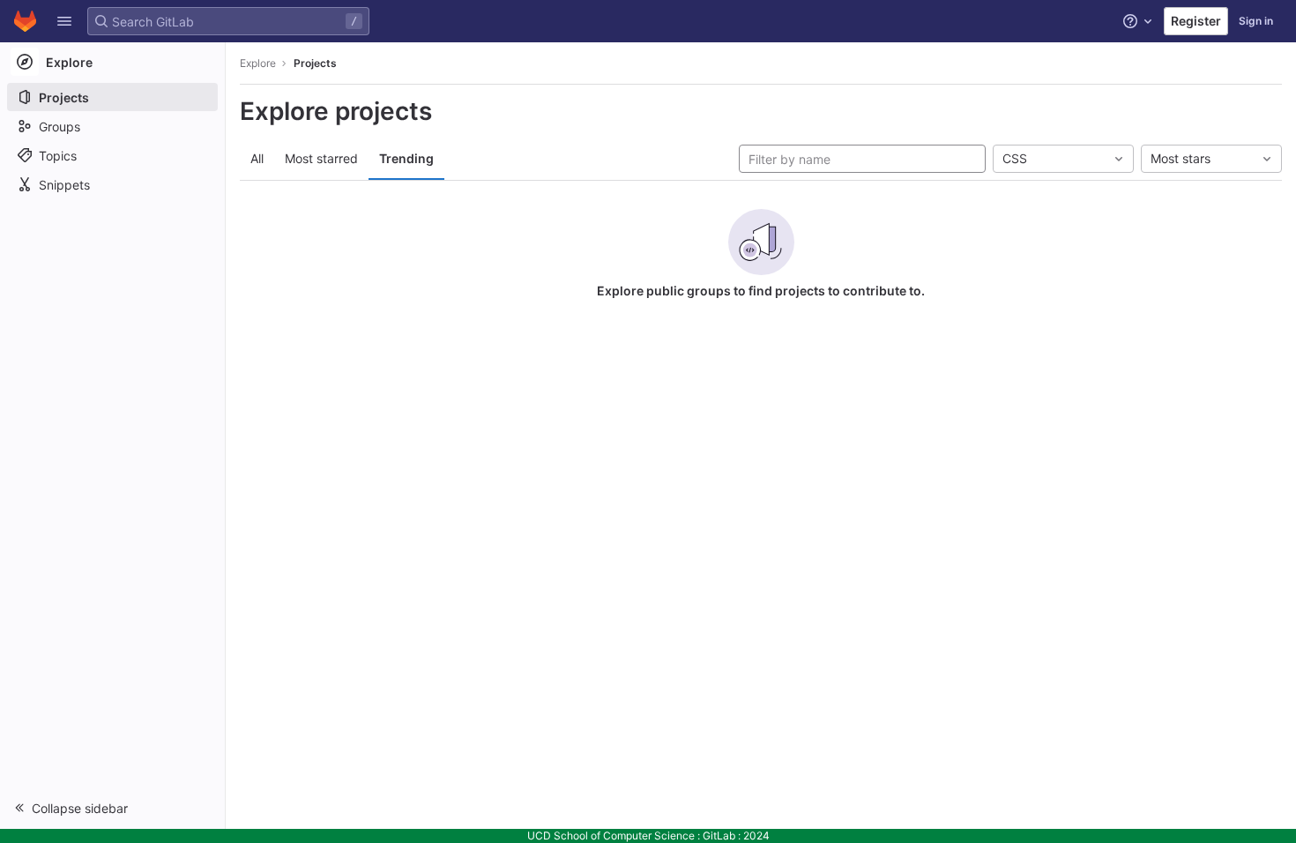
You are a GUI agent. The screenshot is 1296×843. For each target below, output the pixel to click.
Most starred (321, 158)
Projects (315, 63)
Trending (406, 158)
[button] (64, 21)
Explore (258, 63)
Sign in (1256, 20)
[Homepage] (25, 21)
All (257, 158)
